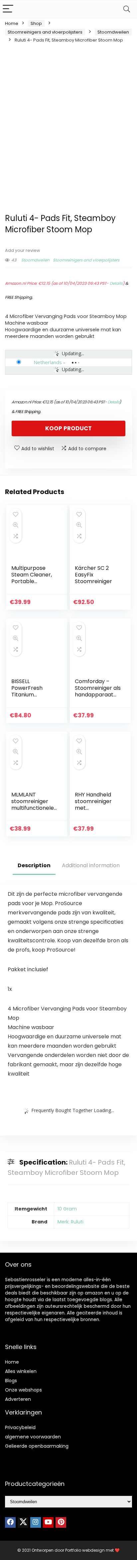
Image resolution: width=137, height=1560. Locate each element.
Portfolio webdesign (85, 1550)
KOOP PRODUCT (68, 428)
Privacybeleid (20, 1427)
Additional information (91, 865)
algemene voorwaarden (33, 1436)
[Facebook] (10, 1522)
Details (116, 283)
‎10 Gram (67, 1208)
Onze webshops (23, 1390)
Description (34, 865)
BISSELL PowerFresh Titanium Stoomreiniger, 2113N (30, 694)
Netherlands (48, 362)
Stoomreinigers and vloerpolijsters (45, 32)
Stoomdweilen (113, 32)
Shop (36, 23)
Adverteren (18, 1399)
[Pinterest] (61, 1522)
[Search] (127, 9)
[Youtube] (48, 1522)
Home (11, 23)
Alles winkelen (21, 1371)
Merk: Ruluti (70, 1221)
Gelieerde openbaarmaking (36, 1446)
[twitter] (23, 1522)
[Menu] (8, 9)
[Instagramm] (35, 1522)
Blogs (11, 1380)
